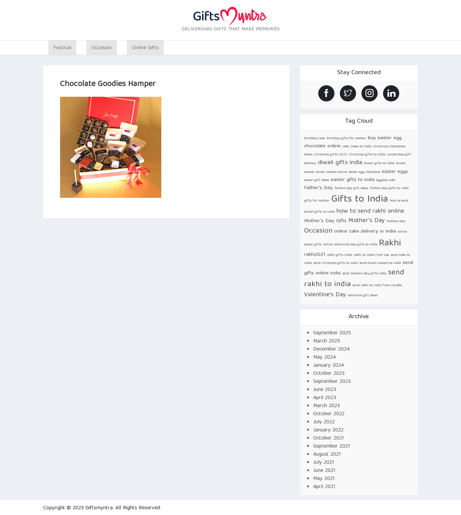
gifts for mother (316, 201)
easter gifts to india (353, 179)
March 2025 (326, 341)
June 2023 (324, 390)
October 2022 (329, 414)
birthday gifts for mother (346, 138)
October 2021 (328, 438)
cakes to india (361, 147)
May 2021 (324, 479)
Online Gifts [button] (145, 48)
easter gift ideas (316, 180)
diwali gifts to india (379, 163)
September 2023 (332, 382)
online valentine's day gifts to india (350, 245)
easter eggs (395, 171)
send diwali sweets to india (380, 263)
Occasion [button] (101, 48)
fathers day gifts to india (389, 188)
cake (345, 147)
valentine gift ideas (363, 296)
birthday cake (314, 138)
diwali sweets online (331, 172)
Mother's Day (366, 220)
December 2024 (331, 349)
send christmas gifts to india (336, 263)
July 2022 (324, 422)
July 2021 (323, 462)
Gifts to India (359, 199)
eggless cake (385, 180)
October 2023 (329, 373)
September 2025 (332, 333)
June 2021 (324, 471)
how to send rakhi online (370, 211)
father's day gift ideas (351, 188)
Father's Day (318, 187)
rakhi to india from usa (371, 255)
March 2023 (326, 406)
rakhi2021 (314, 254)
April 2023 (324, 398)
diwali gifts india (340, 163)
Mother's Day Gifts (325, 220)
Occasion (318, 231)
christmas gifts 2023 (330, 155)
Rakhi (390, 243)
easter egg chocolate (364, 172)
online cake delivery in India (365, 231)
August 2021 (327, 454)
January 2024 (328, 365)
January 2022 (328, 430)
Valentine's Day (325, 295)
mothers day (395, 221)
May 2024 (324, 357)
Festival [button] (62, 48)
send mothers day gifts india (364, 274)
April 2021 (324, 487)
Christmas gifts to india (367, 155)
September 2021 (331, 446)
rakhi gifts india (339, 255)
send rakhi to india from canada (377, 285)
